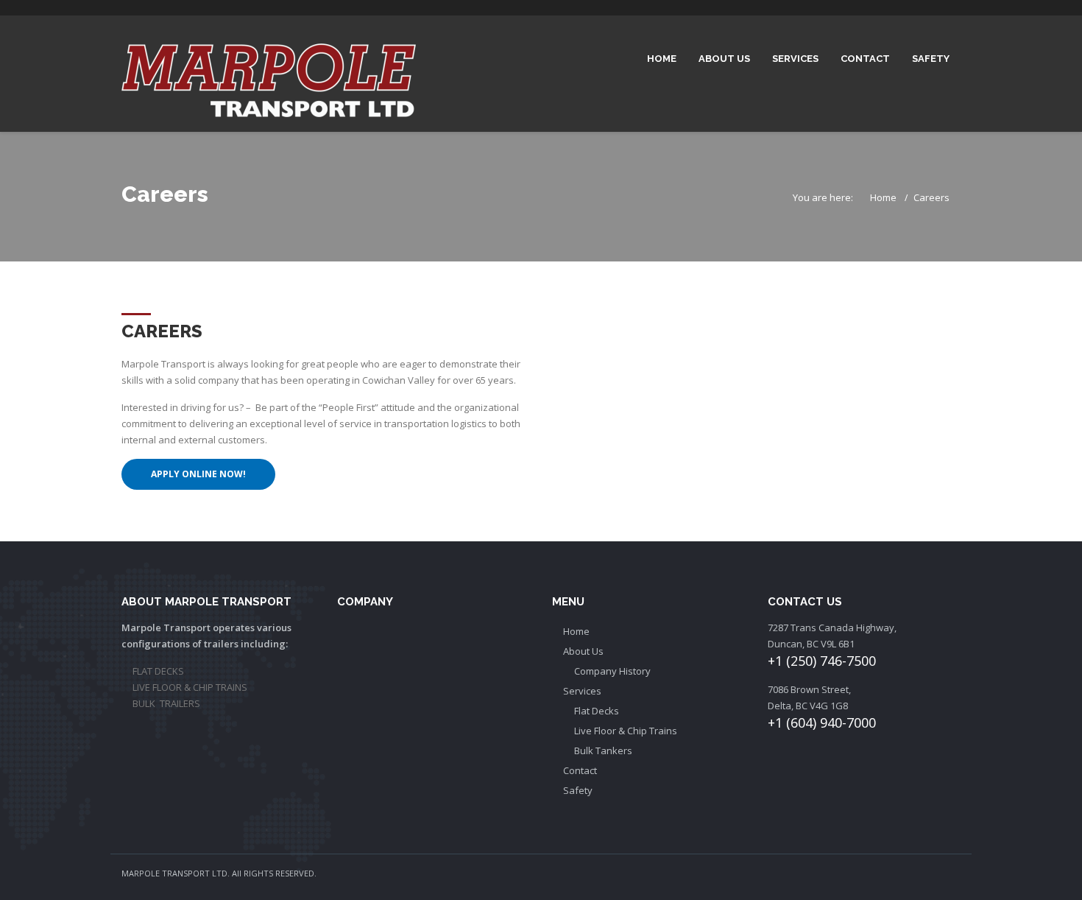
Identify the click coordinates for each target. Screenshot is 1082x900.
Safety (931, 58)
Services (795, 58)
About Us (724, 58)
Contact (865, 58)
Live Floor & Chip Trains (625, 730)
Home (661, 58)
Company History (612, 671)
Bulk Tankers (603, 750)
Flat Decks (596, 710)
